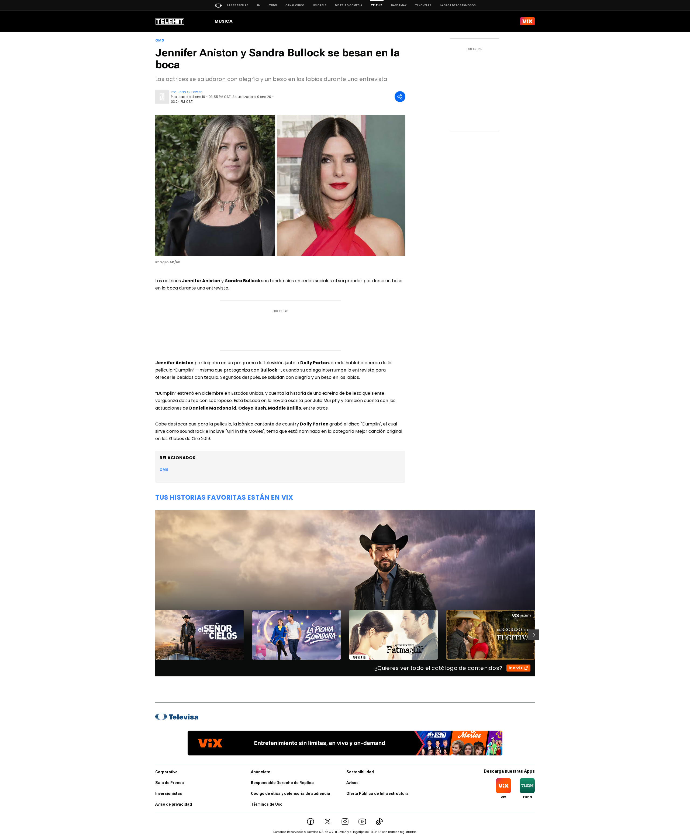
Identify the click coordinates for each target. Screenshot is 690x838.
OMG (159, 40)
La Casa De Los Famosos (458, 5)
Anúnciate (260, 772)
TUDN (273, 5)
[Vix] (527, 21)
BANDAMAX (398, 5)
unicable (319, 5)
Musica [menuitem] (224, 21)
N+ (258, 5)
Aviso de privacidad (173, 804)
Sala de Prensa (169, 783)
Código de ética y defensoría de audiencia (290, 793)
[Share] (400, 96)
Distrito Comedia (348, 5)
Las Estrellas (238, 5)
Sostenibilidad (360, 772)
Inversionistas (168, 793)
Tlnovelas (423, 5)
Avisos (352, 783)
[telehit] (170, 21)
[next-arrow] (533, 634)
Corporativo (166, 772)
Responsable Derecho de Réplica (282, 783)
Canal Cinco (294, 5)
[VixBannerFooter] (345, 743)
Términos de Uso (266, 804)
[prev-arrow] (152, 635)
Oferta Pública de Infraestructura (377, 793)
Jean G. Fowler (190, 92)
